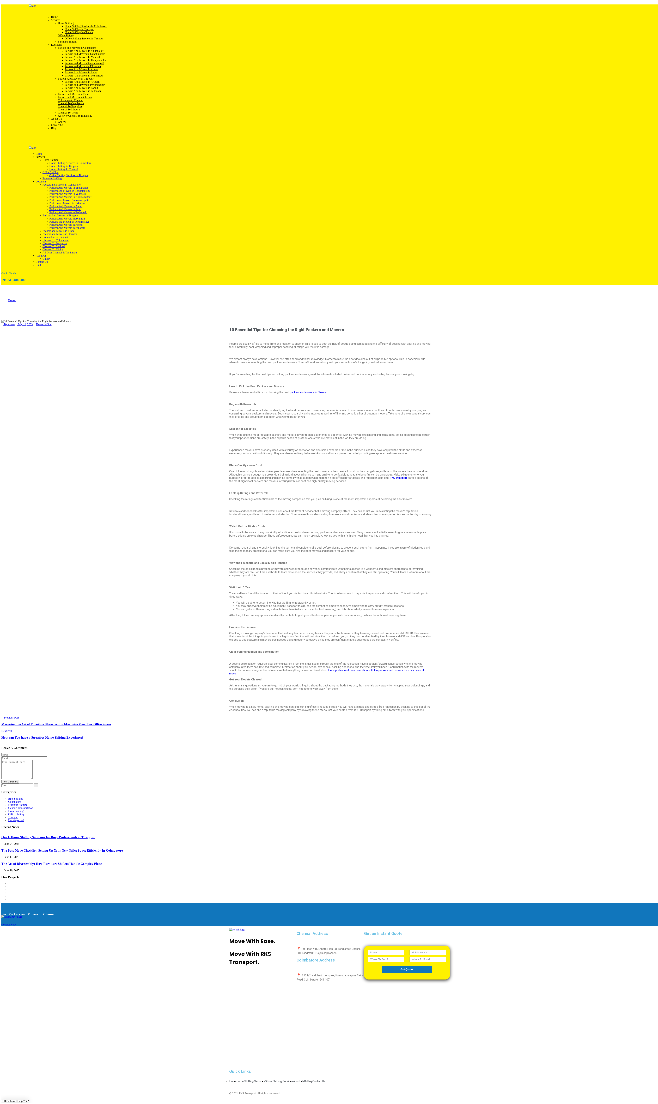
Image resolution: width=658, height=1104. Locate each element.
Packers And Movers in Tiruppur (75, 78)
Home (54, 16)
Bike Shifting (15, 798)
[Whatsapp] (233, 978)
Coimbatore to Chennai (70, 100)
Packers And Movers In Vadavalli (83, 57)
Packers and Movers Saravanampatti (84, 63)
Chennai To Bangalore (70, 106)
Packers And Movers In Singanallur (84, 50)
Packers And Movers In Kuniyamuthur (86, 60)
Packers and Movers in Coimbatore (77, 47)
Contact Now (8, 924)
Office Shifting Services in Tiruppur (84, 38)
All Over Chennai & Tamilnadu (75, 115)
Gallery (62, 121)
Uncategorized (16, 820)
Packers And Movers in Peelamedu (84, 75)
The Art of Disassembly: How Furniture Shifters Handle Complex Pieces (51, 863)
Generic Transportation (20, 807)
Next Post (7, 730)
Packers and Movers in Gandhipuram (85, 53)
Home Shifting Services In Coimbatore (86, 26)
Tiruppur (13, 817)
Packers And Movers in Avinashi (82, 81)
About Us (56, 118)
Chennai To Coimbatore (71, 103)
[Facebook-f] (243, 978)
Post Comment (10, 781)
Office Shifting (66, 35)
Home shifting (44, 324)
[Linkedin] (270, 978)
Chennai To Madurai (69, 109)
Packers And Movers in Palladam (83, 91)
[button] (15, 1101)
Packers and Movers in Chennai (75, 97)
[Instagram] (261, 978)
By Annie (9, 324)
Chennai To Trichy (68, 112)
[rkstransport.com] (32, 5)
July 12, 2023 (25, 324)
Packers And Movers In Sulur (81, 72)
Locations (56, 44)
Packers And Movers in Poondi (82, 87)
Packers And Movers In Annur (81, 69)
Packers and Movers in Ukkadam (83, 66)
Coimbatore (14, 801)
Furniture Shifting (67, 41)
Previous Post (11, 717)
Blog (53, 128)
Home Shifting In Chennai (79, 32)
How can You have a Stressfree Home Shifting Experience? (42, 737)
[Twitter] (252, 978)
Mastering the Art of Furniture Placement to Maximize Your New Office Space (56, 724)
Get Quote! (406, 969)
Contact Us (57, 124)
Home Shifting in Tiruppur (79, 29)
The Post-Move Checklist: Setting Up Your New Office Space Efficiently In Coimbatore (62, 850)
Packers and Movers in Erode (74, 94)
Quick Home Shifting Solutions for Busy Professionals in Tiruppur (48, 837)
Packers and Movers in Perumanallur (85, 84)
